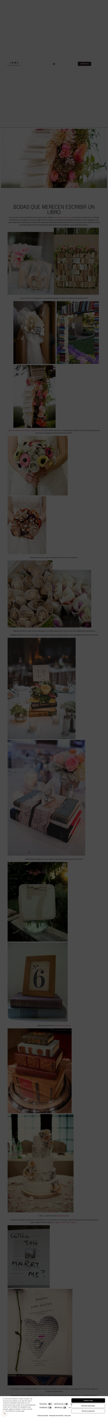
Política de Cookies (42, 1415)
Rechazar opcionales (88, 1406)
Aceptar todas (88, 1400)
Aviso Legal (67, 1415)
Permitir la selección (88, 1411)
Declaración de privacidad (56, 1415)
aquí (22, 1411)
